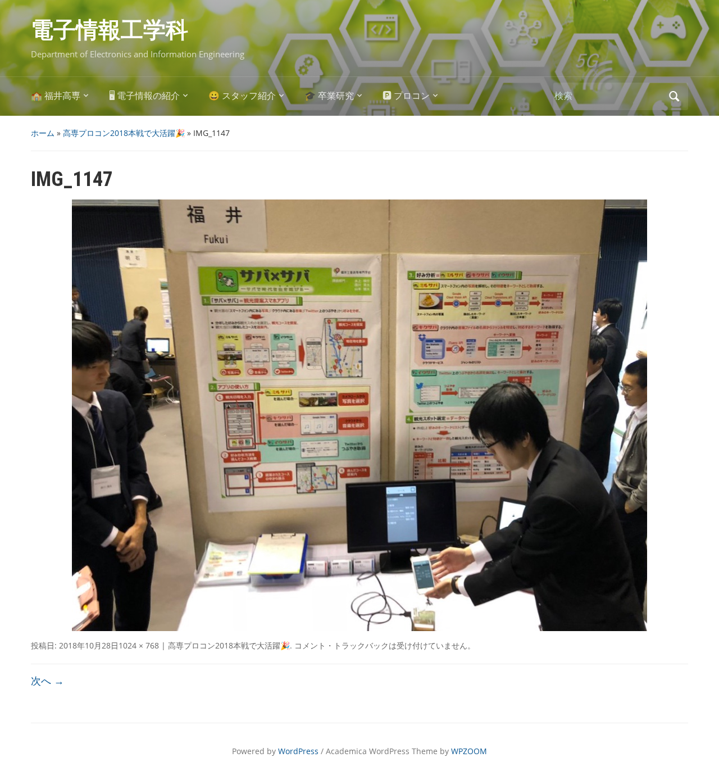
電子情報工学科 (109, 30)
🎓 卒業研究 (329, 95)
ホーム (42, 133)
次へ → (47, 680)
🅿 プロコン (406, 95)
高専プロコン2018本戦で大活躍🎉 (124, 133)
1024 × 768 (139, 645)
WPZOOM (469, 751)
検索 (674, 96)
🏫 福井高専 (55, 95)
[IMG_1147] (359, 415)
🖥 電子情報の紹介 (144, 95)
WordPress (298, 751)
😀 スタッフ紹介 (242, 95)
